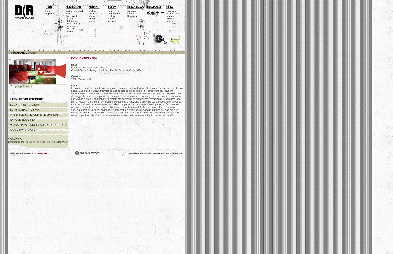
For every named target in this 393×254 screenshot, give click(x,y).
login (47, 11)
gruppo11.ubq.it (23, 86)
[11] (48, 142)
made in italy (73, 23)
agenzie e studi (75, 11)
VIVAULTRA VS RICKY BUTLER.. (28, 124)
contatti (170, 16)
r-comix (70, 28)
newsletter (171, 18)
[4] (22, 142)
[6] (30, 142)
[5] (26, 142)
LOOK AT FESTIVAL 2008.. (25, 104)
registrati (49, 13)
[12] (53, 142)
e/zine (70, 18)
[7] (34, 142)
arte (69, 13)
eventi (130, 13)
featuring (93, 11)
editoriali (93, 13)
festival (111, 16)
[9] (38, 142)
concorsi (131, 11)
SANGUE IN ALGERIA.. (23, 119)
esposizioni (114, 13)
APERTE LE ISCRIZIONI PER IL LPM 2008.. (34, 114)
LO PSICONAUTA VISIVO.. (25, 109)
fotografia (72, 21)
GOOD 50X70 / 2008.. (22, 129)
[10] (42, 142)
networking (152, 14)
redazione (171, 11)
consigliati (72, 16)
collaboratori (172, 13)
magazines (72, 26)
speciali (92, 21)
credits (169, 21)
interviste (93, 16)
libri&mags (132, 16)
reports (92, 18)
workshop (113, 21)
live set (111, 18)
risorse (70, 31)
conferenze (114, 11)
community (152, 11)
